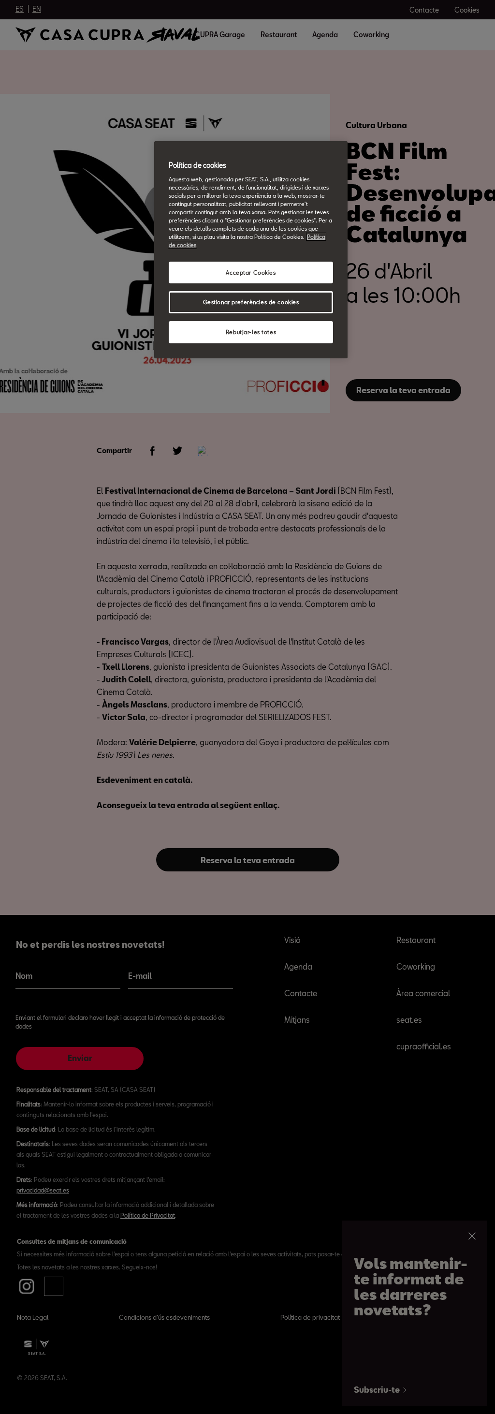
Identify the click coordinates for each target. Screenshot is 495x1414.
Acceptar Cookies (251, 272)
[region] (251, 249)
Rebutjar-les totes (251, 332)
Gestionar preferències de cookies (251, 302)
